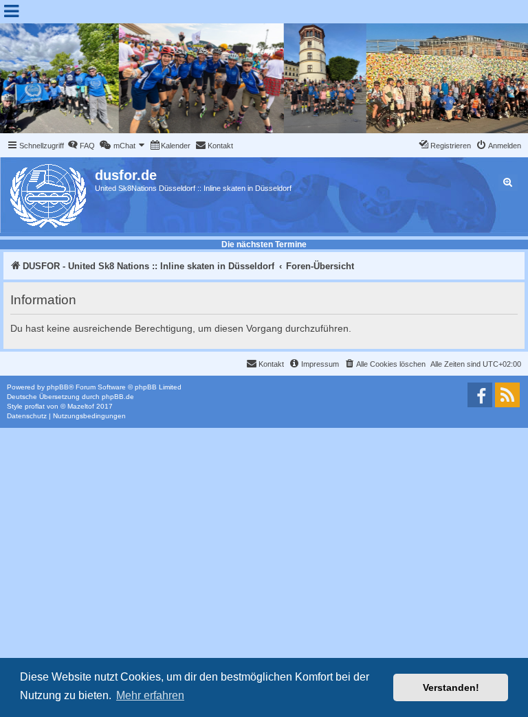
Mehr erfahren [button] (150, 695)
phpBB (58, 387)
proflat (35, 406)
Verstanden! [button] (451, 687)
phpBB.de (118, 396)
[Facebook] (480, 395)
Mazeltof (80, 406)
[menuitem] (81, 145)
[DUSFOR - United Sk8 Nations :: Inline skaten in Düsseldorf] (49, 193)
